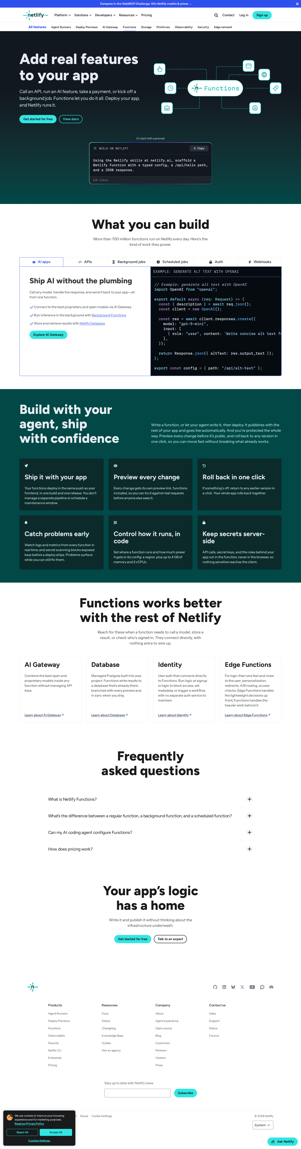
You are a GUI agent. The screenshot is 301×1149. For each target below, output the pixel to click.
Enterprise (55, 1058)
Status (106, 1021)
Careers (160, 1058)
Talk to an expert (170, 939)
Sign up (262, 15)
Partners (160, 1050)
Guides (106, 1043)
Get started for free (38, 119)
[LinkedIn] (224, 988)
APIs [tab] (88, 262)
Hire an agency (111, 1050)
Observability (184, 27)
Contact (228, 15)
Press (159, 1065)
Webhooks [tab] (262, 262)
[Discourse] (262, 988)
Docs (105, 1013)
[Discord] (271, 988)
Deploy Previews (87, 27)
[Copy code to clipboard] (276, 282)
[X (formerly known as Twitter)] (242, 988)
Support (214, 1021)
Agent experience (167, 1021)
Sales (212, 1013)
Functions (129, 27)
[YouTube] (252, 988)
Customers (162, 1043)
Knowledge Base (112, 1035)
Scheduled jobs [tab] (175, 262)
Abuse (84, 1116)
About (159, 1013)
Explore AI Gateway (48, 335)
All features (37, 27)
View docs (71, 119)
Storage (146, 27)
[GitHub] (215, 988)
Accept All (56, 1132)
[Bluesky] (233, 988)
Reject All (22, 1132)
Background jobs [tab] (131, 262)
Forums (214, 1035)
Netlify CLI (55, 1050)
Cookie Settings (102, 1116)
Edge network (223, 27)
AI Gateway (110, 27)
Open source (163, 1028)
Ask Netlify (285, 1141)
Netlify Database (92, 323)
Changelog (109, 1028)
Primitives (163, 27)
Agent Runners (61, 27)
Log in (243, 15)
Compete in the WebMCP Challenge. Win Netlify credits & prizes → (146, 4)
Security (203, 27)
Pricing (146, 15)
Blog (158, 1035)
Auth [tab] (219, 262)
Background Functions (109, 315)
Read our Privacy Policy (29, 1123)
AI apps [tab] (44, 262)
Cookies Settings (39, 1140)
